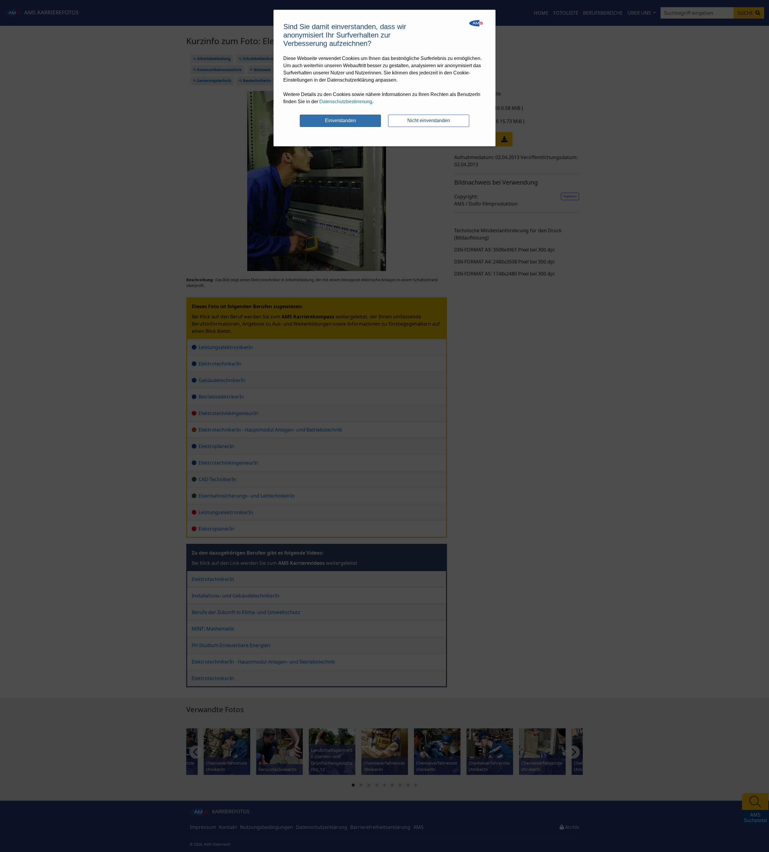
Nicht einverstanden (428, 120)
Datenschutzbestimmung (345, 101)
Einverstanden (340, 120)
